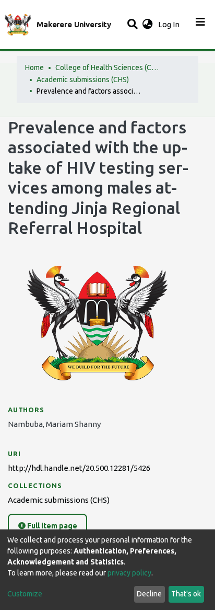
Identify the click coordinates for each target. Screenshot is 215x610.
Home (34, 67)
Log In (170, 24)
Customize (24, 594)
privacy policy (129, 573)
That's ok (186, 594)
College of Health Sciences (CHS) (107, 67)
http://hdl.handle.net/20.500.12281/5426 (79, 468)
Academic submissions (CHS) (83, 79)
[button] (147, 25)
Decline (149, 594)
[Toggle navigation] (200, 24)
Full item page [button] (51, 526)
